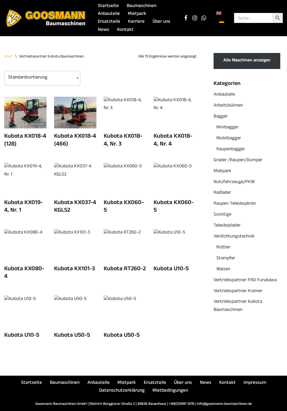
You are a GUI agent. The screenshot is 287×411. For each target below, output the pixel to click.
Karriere (136, 22)
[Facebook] (186, 18)
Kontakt (125, 30)
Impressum (255, 383)
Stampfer (225, 258)
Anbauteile (109, 14)
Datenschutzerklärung (122, 390)
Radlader (222, 193)
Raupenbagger (230, 149)
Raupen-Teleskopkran (235, 203)
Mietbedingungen (170, 390)
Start (8, 57)
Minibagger (227, 127)
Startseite (108, 6)
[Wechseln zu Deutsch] (221, 21)
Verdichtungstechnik (234, 236)
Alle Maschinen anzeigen (246, 60)
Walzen (223, 269)
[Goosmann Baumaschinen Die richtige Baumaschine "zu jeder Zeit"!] (46, 18)
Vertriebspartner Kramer (238, 291)
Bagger (221, 116)
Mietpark (137, 14)
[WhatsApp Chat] (204, 18)
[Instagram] (195, 18)
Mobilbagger (228, 138)
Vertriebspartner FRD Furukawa (245, 280)
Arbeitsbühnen (228, 105)
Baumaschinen (141, 6)
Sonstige (222, 214)
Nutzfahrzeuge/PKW (234, 182)
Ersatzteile (109, 22)
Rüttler (223, 247)
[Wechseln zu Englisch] (218, 13)
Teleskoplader (227, 225)
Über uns (161, 22)
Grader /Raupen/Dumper (238, 160)
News (103, 30)
